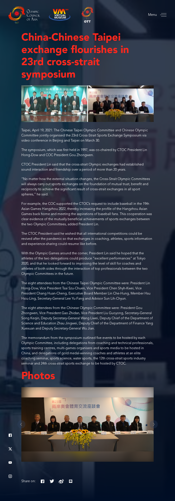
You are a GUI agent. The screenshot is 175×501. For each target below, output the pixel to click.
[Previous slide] (21, 424)
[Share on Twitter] (51, 481)
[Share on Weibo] (61, 481)
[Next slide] (154, 424)
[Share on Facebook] (42, 481)
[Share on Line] (70, 481)
